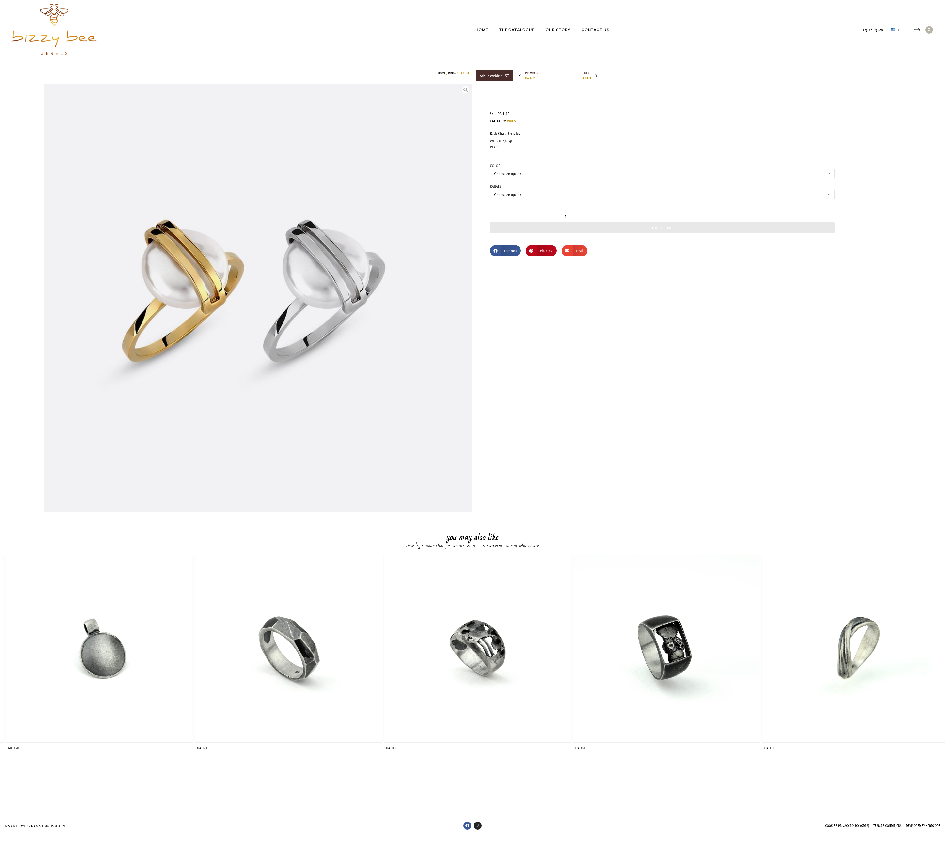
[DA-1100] (258, 298)
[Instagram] (478, 826)
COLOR (495, 165)
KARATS (495, 186)
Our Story (558, 29)
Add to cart (662, 228)
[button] (929, 30)
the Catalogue (517, 29)
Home (481, 29)
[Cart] (917, 30)
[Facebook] (467, 826)
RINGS (452, 73)
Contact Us (596, 29)
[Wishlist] (904, 26)
